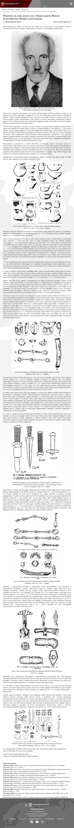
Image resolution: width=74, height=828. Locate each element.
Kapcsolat (13, 819)
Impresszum (60, 819)
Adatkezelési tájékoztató (35, 819)
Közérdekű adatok (49, 819)
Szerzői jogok (22, 819)
